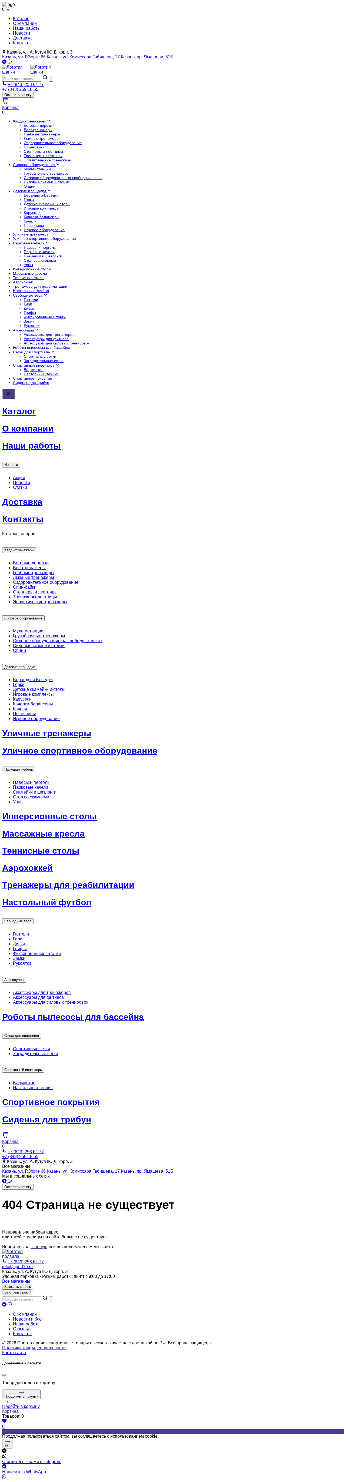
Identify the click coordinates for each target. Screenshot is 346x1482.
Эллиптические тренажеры (48, 160)
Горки (29, 199)
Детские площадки (30, 191)
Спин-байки (34, 147)
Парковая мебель (29, 243)
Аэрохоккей (23, 282)
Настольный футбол (31, 291)
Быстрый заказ (16, 1292)
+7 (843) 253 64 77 (26, 84)
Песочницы (34, 225)
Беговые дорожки (39, 125)
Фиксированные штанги (45, 317)
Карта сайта (14, 1352)
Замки (29, 321)
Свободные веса (28, 295)
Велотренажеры (38, 130)
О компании (25, 23)
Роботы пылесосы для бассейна (41, 347)
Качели (30, 221)
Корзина (10, 1411)
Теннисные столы (28, 278)
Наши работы (27, 28)
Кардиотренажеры (30, 121)
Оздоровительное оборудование (53, 143)
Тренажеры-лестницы (43, 156)
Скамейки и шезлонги (43, 256)
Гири (28, 304)
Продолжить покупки (21, 1396)
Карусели (32, 212)
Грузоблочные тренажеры (46, 173)
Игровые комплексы (41, 208)
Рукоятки (31, 325)
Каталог (21, 18)
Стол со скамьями (40, 260)
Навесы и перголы (40, 247)
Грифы (30, 312)
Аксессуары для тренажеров (49, 334)
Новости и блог (28, 1319)
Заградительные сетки (44, 361)
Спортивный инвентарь (34, 365)
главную (39, 1246)
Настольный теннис (41, 374)
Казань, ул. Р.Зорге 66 (24, 57)
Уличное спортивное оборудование (44, 238)
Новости (21, 33)
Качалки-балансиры (41, 217)
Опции (29, 186)
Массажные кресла (30, 273)
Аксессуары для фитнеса (46, 339)
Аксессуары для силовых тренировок (56, 343)
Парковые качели (39, 252)
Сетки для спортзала (32, 352)
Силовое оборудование (34, 165)
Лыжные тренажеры (41, 138)
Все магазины (16, 1281)
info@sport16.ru (17, 1266)
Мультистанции (37, 169)
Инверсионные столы (32, 269)
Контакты (22, 43)
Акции (19, 477)
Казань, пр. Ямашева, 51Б (147, 57)
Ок (7, 1446)
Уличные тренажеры (31, 234)
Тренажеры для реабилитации (40, 286)
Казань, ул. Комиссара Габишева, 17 (83, 57)
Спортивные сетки (40, 356)
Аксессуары (24, 330)
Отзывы (21, 1329)
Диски (29, 308)
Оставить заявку (18, 95)
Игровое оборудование (44, 230)
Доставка (22, 38)
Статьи (20, 487)
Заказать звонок (17, 1287)
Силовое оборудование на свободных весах (63, 177)
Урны (28, 265)
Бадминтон (34, 369)
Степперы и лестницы (43, 151)
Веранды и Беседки (41, 195)
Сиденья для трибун (31, 382)
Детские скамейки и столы (47, 204)
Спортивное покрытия (32, 378)
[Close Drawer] (8, 394)
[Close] (4, 1375)
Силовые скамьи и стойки (46, 182)
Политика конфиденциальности (34, 1347)
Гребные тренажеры (42, 134)
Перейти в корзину (21, 1406)
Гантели (31, 299)
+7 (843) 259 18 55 (20, 89)
